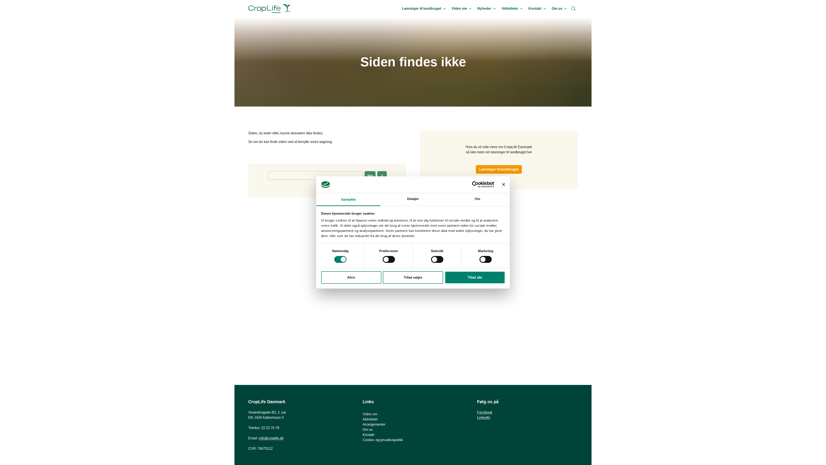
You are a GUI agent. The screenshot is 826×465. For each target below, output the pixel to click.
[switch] (389, 259)
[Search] (573, 8)
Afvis (351, 277)
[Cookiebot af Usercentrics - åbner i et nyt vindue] (475, 184)
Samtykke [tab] (348, 199)
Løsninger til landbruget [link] (498, 169)
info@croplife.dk (271, 438)
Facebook (484, 412)
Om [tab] (477, 199)
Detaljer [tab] (413, 199)
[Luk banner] (503, 184)
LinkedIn (483, 417)
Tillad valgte (413, 277)
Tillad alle (475, 277)
